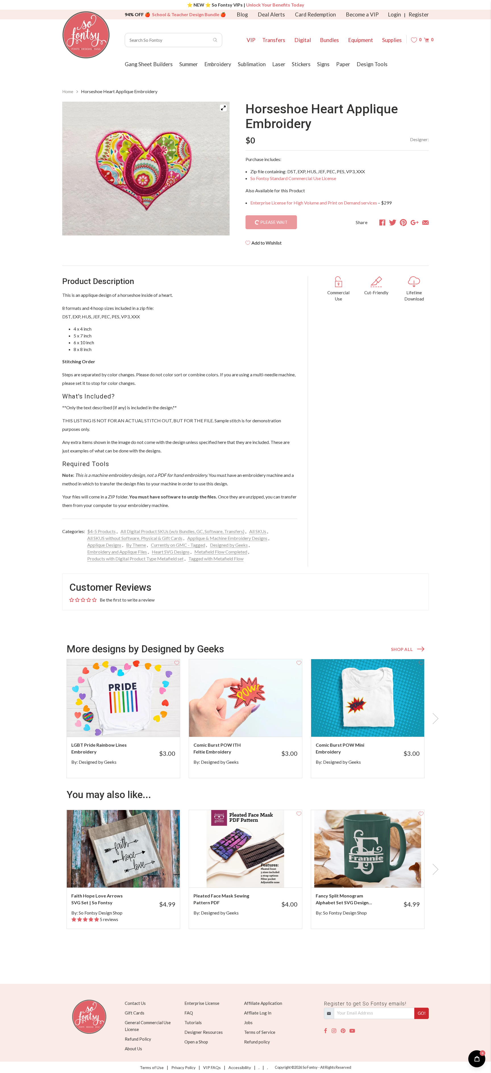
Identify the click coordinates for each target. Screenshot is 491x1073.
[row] (245, 718)
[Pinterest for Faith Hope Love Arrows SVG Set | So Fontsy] (131, 876)
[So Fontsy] (86, 35)
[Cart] (426, 40)
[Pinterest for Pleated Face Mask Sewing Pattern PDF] (253, 876)
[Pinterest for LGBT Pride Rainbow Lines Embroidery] (131, 725)
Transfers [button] (273, 40)
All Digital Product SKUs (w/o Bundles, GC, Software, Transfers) (182, 531)
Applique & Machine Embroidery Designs (227, 538)
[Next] (218, 168)
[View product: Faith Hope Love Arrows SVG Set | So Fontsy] (123, 849)
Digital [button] (302, 40)
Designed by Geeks (229, 545)
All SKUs (257, 531)
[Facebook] (325, 1031)
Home (67, 91)
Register (419, 14)
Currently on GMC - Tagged (178, 545)
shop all (402, 649)
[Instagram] (334, 1031)
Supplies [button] (392, 40)
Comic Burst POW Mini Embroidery (340, 748)
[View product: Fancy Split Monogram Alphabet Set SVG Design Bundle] (367, 849)
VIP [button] (251, 40)
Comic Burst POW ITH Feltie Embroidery (217, 748)
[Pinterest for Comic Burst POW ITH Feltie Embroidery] (253, 725)
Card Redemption (315, 14)
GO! (422, 1013)
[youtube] (352, 1031)
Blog (242, 14)
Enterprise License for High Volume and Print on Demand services (313, 202)
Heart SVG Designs (171, 551)
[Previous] (73, 168)
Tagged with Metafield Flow (216, 558)
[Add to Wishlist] (176, 662)
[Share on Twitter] (392, 222)
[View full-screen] (223, 108)
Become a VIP (362, 14)
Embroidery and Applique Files (117, 551)
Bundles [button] (329, 40)
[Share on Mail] (425, 222)
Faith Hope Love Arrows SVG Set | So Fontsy (97, 899)
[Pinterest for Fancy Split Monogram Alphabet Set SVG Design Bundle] (375, 876)
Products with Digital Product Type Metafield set (135, 558)
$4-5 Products (101, 531)
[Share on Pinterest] (403, 222)
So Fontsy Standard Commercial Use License (293, 178)
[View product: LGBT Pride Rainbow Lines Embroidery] (123, 698)
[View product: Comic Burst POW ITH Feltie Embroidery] (245, 698)
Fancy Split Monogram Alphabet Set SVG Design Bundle (342, 899)
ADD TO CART (156, 725)
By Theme (136, 545)
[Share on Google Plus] (415, 222)
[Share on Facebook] (382, 222)
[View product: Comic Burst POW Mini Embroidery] (367, 698)
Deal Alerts (271, 14)
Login (394, 14)
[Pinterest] (343, 1031)
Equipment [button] (360, 40)
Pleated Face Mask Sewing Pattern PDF (221, 899)
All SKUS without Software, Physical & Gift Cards (134, 538)
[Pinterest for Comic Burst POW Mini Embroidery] (375, 725)
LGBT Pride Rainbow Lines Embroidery (99, 748)
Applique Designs (104, 545)
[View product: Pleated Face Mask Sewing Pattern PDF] (245, 849)
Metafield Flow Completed (220, 551)
